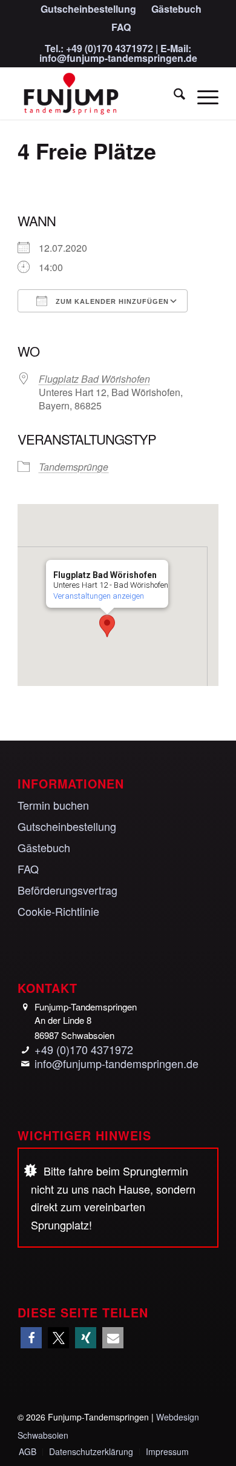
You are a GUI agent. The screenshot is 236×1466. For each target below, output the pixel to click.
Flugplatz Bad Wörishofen (94, 379)
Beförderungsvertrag (67, 890)
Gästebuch (44, 847)
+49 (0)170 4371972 (109, 48)
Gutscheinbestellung (67, 826)
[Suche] (173, 95)
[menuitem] (88, 9)
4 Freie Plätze (87, 150)
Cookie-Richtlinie (58, 911)
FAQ (121, 27)
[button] (107, 625)
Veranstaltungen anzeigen (98, 595)
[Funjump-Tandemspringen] (98, 95)
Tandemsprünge (73, 467)
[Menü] (201, 95)
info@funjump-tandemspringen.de (118, 58)
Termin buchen (53, 805)
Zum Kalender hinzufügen (111, 301)
